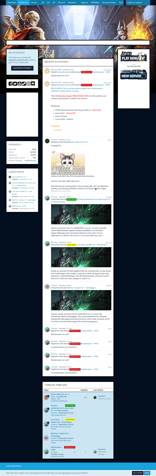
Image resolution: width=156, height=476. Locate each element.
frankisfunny (30, 160)
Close (147, 473)
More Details (137, 473)
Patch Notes (70, 405)
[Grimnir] (47, 303)
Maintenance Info (57, 456)
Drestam (15, 188)
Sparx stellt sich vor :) (19, 177)
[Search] (147, 2)
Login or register (134, 2)
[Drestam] (47, 216)
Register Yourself (22, 68)
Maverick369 (56, 70)
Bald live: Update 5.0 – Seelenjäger (24, 200)
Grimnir (15, 202)
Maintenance (70, 447)
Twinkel (15, 179)
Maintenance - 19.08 (19, 206)
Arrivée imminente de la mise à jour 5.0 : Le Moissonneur (62, 407)
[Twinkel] (47, 164)
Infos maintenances (58, 415)
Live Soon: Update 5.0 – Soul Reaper (92, 245)
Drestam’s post (62, 72)
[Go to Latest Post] (95, 397)
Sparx (53, 397)
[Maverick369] (47, 72)
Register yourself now (18, 60)
